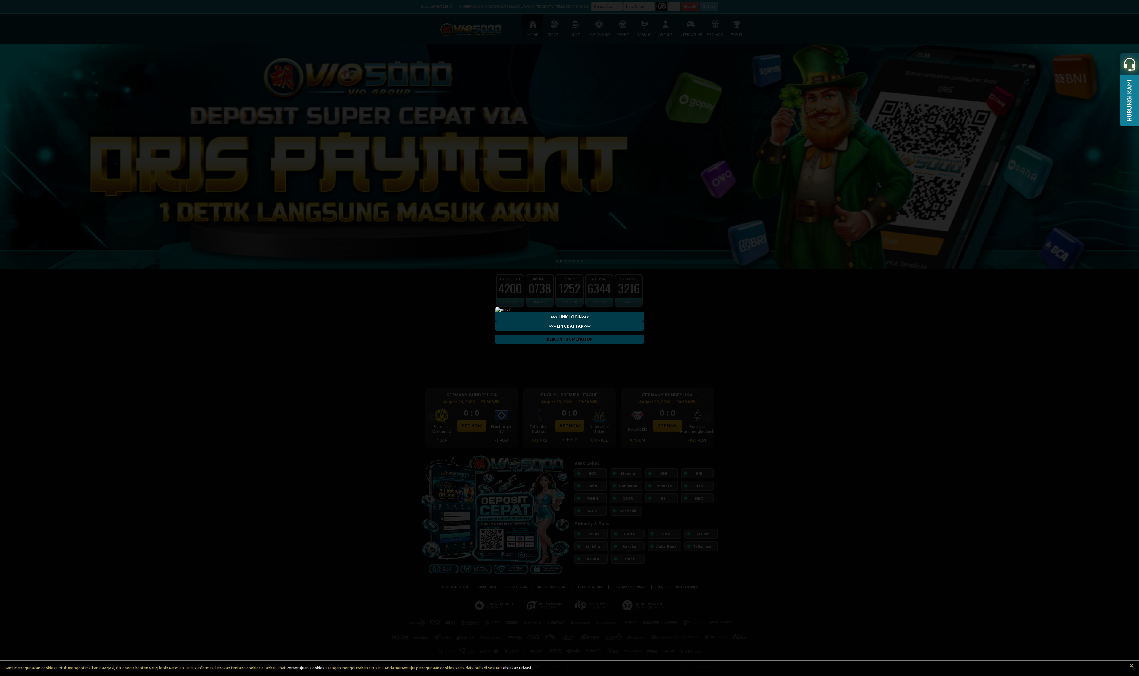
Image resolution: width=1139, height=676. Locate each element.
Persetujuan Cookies (305, 668)
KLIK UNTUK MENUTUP (570, 339)
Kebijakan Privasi (516, 668)
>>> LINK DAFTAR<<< (570, 326)
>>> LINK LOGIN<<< (570, 317)
